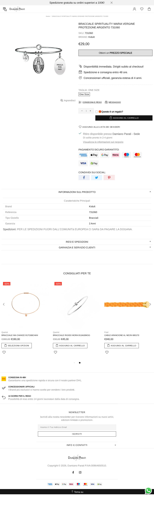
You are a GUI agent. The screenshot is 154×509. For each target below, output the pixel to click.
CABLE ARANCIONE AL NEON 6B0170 (121, 335)
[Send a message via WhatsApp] (148, 491)
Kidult (91, 37)
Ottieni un (115, 53)
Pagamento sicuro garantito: (99, 149)
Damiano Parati (17, 9)
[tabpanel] (25, 320)
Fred (106, 332)
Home (48, 16)
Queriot (5, 332)
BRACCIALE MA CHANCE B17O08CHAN (20, 335)
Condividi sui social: (92, 172)
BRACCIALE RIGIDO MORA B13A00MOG (71, 335)
